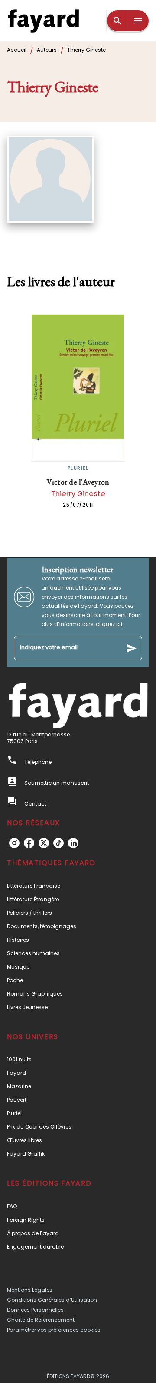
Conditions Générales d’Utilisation (52, 1299)
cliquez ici (109, 624)
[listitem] (14, 843)
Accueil (16, 49)
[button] (78, 886)
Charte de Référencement (41, 1319)
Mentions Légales (29, 1289)
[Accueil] (43, 20)
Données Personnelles (35, 1309)
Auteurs (47, 49)
